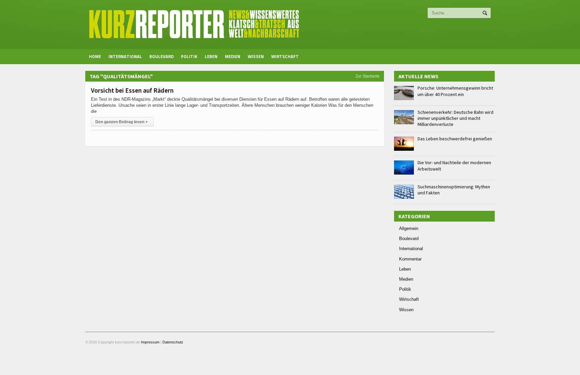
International (125, 56)
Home (95, 56)
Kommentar (410, 259)
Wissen (256, 56)
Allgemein (408, 228)
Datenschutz (172, 342)
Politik (189, 56)
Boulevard (161, 56)
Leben (211, 56)
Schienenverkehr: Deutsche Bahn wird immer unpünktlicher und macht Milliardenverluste (455, 118)
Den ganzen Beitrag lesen (121, 122)
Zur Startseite (367, 76)
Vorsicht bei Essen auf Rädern (132, 90)
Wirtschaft (285, 56)
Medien (232, 56)
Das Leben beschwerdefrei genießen (455, 139)
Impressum (150, 342)
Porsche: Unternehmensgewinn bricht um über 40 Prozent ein (455, 91)
